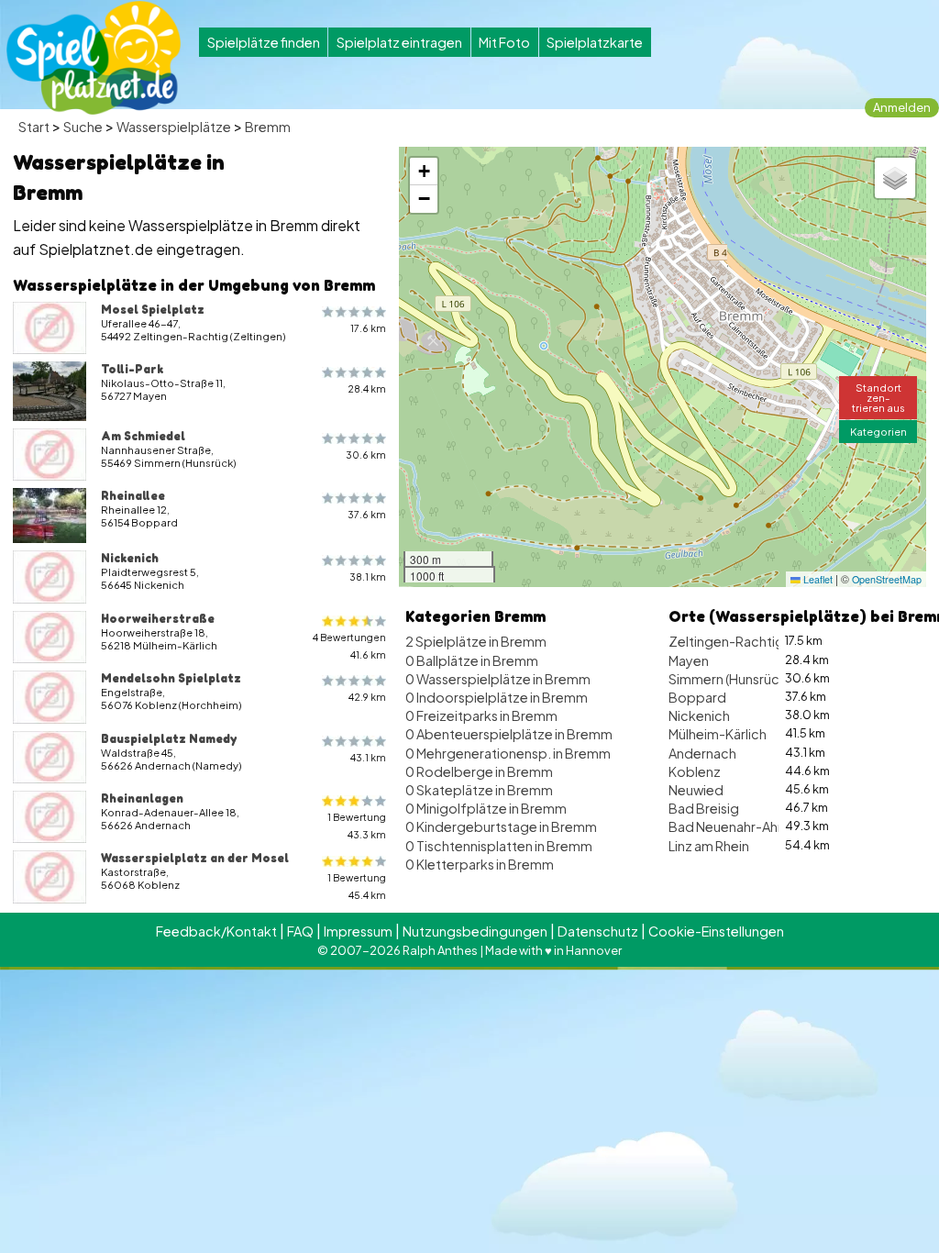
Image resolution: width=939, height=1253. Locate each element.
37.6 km (367, 514)
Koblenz (694, 771)
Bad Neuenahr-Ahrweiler (743, 826)
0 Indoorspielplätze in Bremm (496, 697)
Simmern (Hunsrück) (729, 679)
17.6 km (368, 328)
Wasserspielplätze (173, 126)
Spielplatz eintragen (399, 42)
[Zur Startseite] (93, 58)
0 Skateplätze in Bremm (479, 790)
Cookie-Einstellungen (716, 931)
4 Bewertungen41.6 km (349, 645)
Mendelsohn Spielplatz (171, 678)
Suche (83, 126)
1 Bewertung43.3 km (356, 825)
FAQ (300, 931)
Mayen (688, 660)
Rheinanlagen (142, 798)
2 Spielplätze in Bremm (476, 641)
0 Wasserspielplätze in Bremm (498, 679)
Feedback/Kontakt (216, 931)
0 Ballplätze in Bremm (471, 660)
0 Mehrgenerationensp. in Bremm (508, 753)
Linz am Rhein (708, 845)
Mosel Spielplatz (152, 309)
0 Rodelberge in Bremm (479, 771)
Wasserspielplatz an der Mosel (195, 857)
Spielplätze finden (263, 42)
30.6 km (366, 454)
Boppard (697, 697)
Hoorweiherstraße (158, 618)
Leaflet (817, 579)
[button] (423, 171)
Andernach (702, 753)
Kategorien (878, 431)
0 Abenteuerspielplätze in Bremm (509, 734)
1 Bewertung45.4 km (356, 886)
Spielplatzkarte (595, 42)
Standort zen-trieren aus (878, 397)
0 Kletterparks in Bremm (479, 864)
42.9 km (367, 697)
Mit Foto (504, 42)
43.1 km (368, 757)
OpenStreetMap (887, 579)
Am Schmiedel (143, 435)
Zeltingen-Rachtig (726, 641)
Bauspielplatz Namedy (169, 738)
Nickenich (130, 557)
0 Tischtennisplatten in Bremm (498, 845)
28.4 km (367, 388)
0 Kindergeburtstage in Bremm (501, 826)
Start (34, 126)
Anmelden (902, 107)
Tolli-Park (132, 368)
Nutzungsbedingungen (475, 931)
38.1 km (367, 576)
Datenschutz (598, 931)
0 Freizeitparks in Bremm (481, 715)
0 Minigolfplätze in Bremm (486, 808)
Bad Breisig (703, 808)
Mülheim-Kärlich (717, 734)
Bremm (268, 126)
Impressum (358, 931)
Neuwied (696, 790)
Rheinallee (133, 495)
